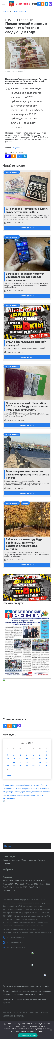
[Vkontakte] (39, 4)
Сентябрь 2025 (9, 890)
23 (46, 762)
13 (27, 759)
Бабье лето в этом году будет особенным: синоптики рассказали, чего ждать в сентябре (25, 544)
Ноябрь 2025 (21, 887)
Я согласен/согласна (27, 1035)
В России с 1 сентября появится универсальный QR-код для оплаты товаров (25, 276)
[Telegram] (46, 4)
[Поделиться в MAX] (8, 156)
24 (8, 766)
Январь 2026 (45, 884)
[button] (3, 3)
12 (20, 759)
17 (8, 762)
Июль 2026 (19, 880)
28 (33, 766)
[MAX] (50, 4)
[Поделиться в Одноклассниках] (13, 156)
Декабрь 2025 (8, 887)
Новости (6, 860)
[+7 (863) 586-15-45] (5, 937)
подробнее (14, 1026)
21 (33, 762)
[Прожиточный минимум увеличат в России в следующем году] (27, 38)
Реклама (41, 860)
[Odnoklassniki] (42, 4)
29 (40, 766)
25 (14, 766)
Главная (6, 11)
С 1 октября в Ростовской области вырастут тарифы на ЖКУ (27, 210)
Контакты (16, 860)
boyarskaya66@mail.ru (16, 947)
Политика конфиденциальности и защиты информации (26, 986)
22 (40, 762)
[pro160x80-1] (41, 969)
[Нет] (51, 1030)
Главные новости (19, 11)
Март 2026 (19, 884)
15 (40, 759)
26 (20, 766)
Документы (7, 863)
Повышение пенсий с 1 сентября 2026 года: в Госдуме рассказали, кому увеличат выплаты (27, 406)
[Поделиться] (19, 156)
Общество (16, 148)
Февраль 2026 (32, 884)
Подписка (32, 860)
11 (14, 759)
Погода (7, 846)
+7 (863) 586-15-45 (15, 937)
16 (46, 759)
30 (46, 766)
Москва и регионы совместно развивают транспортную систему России (27, 474)
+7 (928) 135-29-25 (15, 942)
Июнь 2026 (30, 880)
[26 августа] (27, 643)
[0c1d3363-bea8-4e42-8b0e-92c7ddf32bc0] (27, 819)
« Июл (8, 775)
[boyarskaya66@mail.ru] (5, 947)
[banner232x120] (41, 957)
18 (14, 762)
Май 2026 (40, 880)
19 (20, 762)
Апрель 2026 (8, 884)
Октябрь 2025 (34, 887)
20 (27, 762)
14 (33, 759)
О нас (23, 860)
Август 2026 (8, 880)
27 (27, 766)
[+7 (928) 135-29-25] (5, 942)
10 (8, 759)
